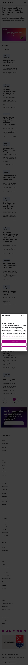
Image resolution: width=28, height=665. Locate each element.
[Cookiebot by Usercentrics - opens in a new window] (21, 315)
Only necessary (14, 348)
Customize (13, 344)
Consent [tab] (5, 319)
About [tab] (23, 319)
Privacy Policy (10, 336)
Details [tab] (14, 319)
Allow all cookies (14, 341)
